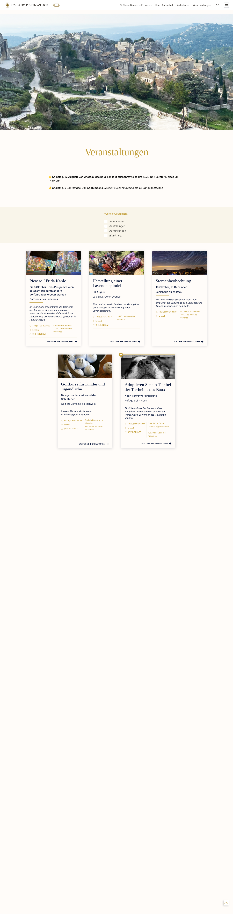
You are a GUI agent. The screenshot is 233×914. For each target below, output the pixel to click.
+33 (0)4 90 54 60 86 (136, 424)
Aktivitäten (183, 5)
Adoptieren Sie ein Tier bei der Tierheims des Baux (148, 387)
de (217, 5)
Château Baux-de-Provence (136, 5)
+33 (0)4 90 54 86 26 (73, 420)
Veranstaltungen (202, 5)
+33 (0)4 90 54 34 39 (168, 312)
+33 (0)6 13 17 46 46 (104, 317)
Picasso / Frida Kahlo (48, 280)
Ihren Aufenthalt (164, 5)
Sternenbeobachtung (173, 280)
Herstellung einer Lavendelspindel (107, 283)
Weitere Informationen (60, 341)
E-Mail (35, 330)
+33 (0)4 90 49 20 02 (41, 326)
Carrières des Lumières (44, 299)
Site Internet (39, 334)
